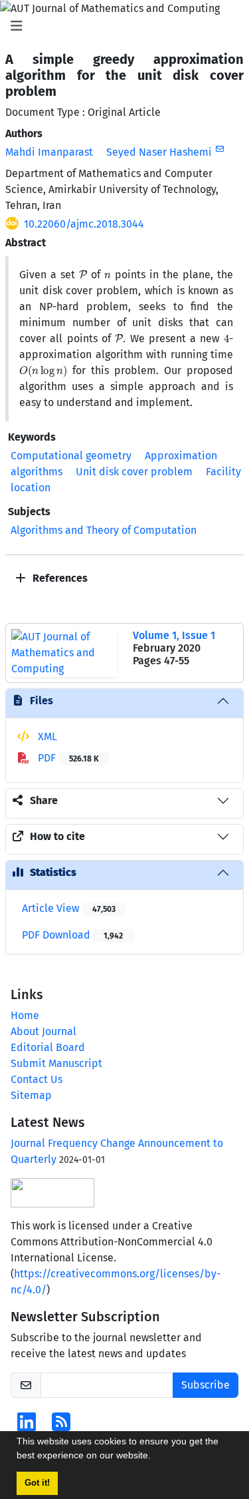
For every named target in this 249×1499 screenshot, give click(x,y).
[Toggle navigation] (120, 26)
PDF (67, 757)
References (59, 578)
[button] (155, 1457)
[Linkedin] (26, 1426)
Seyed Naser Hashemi (159, 152)
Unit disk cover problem (134, 471)
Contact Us (36, 1079)
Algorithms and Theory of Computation (104, 530)
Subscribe (205, 1385)
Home (25, 1015)
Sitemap (31, 1095)
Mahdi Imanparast (49, 152)
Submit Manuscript (56, 1063)
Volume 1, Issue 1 (174, 635)
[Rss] (61, 1426)
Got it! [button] (37, 1483)
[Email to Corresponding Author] (219, 149)
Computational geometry (71, 455)
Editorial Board (48, 1047)
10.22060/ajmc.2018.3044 (84, 224)
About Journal (43, 1031)
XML (46, 736)
